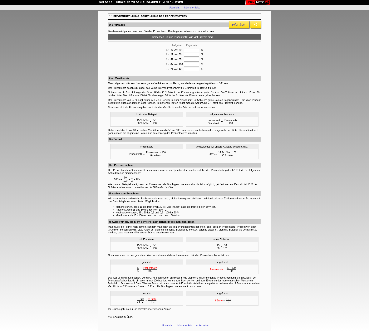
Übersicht (174, 7)
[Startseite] (257, 2)
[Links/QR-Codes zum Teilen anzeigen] (255, 24)
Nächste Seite (192, 7)
